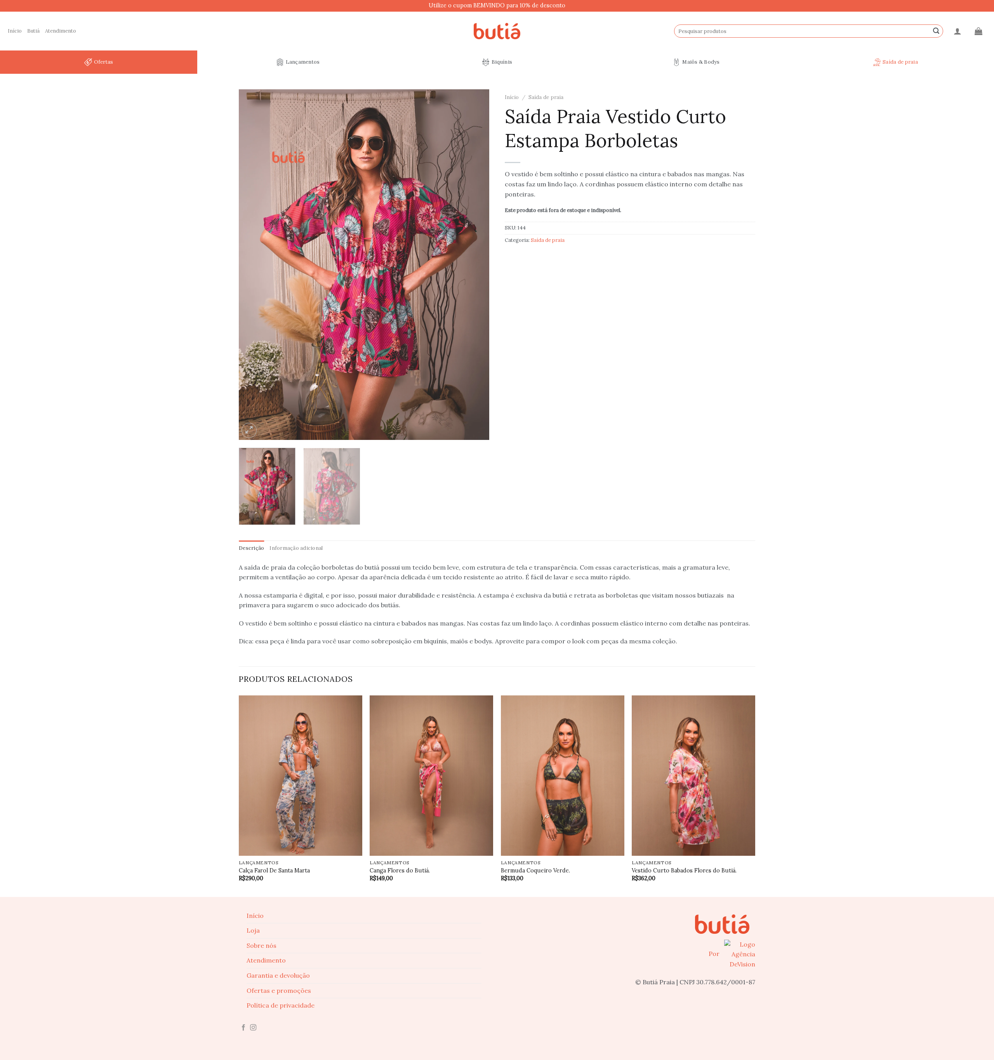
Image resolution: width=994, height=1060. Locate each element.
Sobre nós (261, 945)
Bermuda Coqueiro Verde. (535, 870)
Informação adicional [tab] (296, 548)
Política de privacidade (281, 1005)
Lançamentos (303, 62)
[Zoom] (249, 430)
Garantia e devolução (278, 975)
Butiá (33, 31)
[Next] (474, 264)
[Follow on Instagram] (253, 1027)
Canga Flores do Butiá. (400, 870)
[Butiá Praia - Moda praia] (497, 31)
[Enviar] (936, 31)
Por (715, 953)
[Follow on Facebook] (243, 1027)
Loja (253, 930)
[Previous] (254, 264)
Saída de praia (900, 62)
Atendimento (60, 31)
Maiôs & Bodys (700, 62)
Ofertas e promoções (279, 990)
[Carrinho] (978, 31)
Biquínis (502, 62)
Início (15, 31)
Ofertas (103, 62)
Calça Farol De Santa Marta (274, 870)
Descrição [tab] (251, 548)
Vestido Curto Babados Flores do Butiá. (684, 870)
